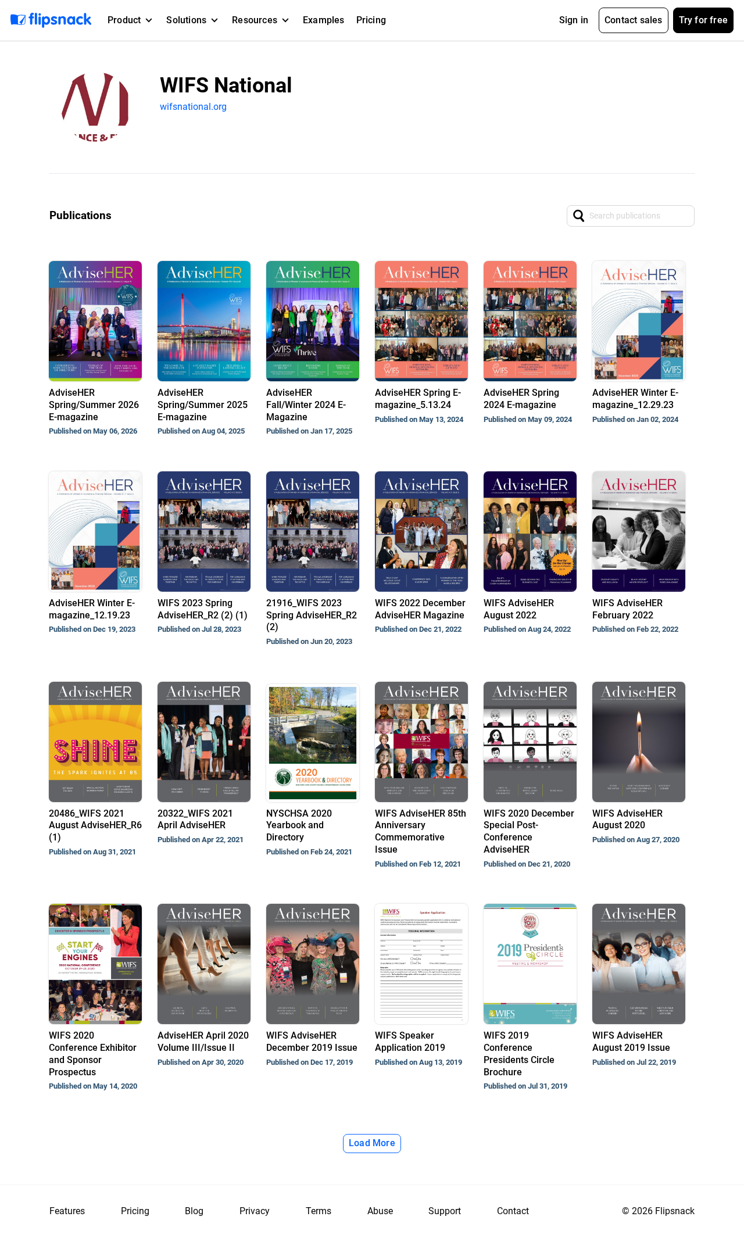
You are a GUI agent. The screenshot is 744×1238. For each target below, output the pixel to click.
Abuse (380, 1210)
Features (67, 1210)
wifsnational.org (193, 106)
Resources (254, 20)
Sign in (573, 20)
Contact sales (633, 20)
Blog (194, 1210)
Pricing (371, 20)
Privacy (254, 1210)
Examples (324, 20)
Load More (372, 1142)
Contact (513, 1210)
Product (124, 20)
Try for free (703, 20)
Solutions (186, 20)
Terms (318, 1210)
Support (444, 1210)
